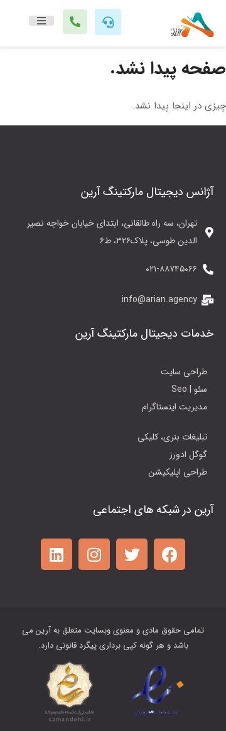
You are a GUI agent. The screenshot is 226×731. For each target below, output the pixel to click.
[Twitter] (132, 554)
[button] (41, 21)
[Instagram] (94, 554)
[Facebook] (169, 554)
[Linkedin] (56, 554)
